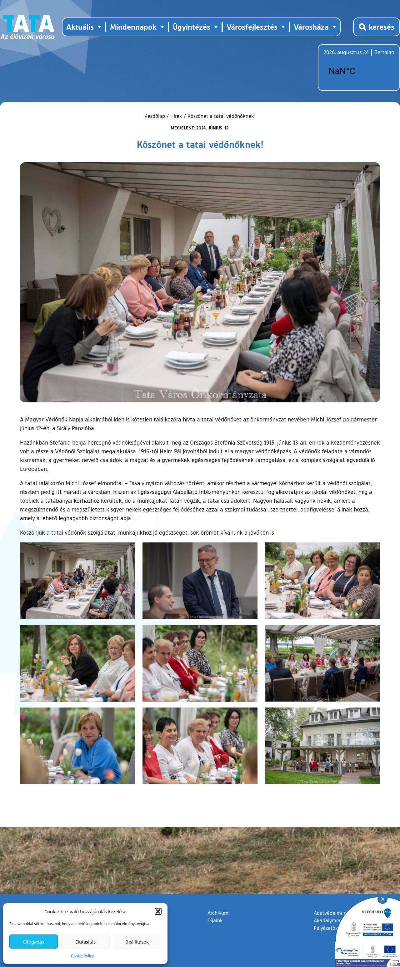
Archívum (218, 912)
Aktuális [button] (80, 27)
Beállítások (137, 942)
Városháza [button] (311, 27)
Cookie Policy (82, 956)
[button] (158, 911)
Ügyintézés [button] (191, 27)
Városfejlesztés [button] (252, 27)
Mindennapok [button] (133, 27)
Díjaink (215, 920)
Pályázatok (326, 928)
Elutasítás (85, 942)
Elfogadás (33, 942)
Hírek (176, 116)
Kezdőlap (155, 116)
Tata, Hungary (358, 71)
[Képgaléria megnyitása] (77, 580)
